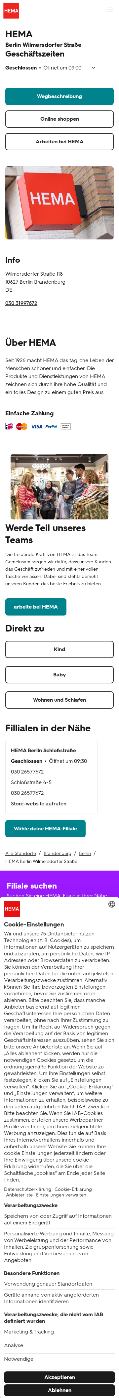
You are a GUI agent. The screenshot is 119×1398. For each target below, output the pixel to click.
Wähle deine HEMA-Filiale (45, 828)
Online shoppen (59, 119)
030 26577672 (27, 772)
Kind (59, 649)
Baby (59, 674)
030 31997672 (21, 303)
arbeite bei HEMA (36, 607)
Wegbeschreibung (59, 96)
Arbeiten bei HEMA (60, 141)
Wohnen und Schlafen (59, 700)
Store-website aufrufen (38, 803)
